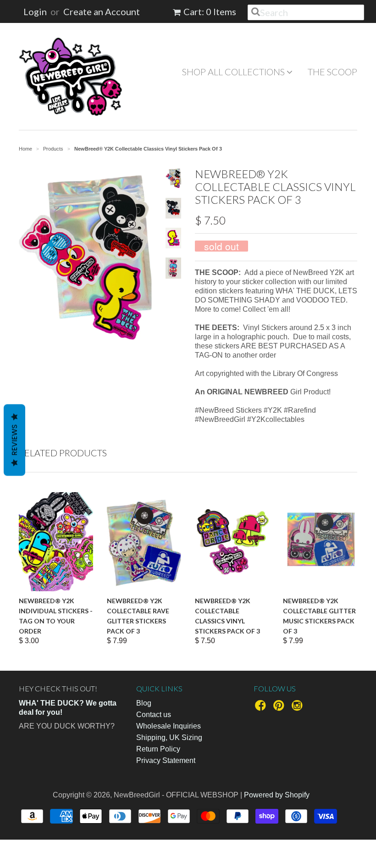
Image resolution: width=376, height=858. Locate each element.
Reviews (14, 439)
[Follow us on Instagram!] (298, 708)
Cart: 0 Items (209, 11)
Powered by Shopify (277, 795)
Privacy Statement (165, 760)
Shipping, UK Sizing (169, 737)
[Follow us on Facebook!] (262, 708)
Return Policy (158, 749)
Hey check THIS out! (58, 688)
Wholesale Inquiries (168, 726)
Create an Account (101, 11)
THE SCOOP (332, 71)
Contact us (153, 714)
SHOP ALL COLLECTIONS (234, 71)
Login (35, 11)
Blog (143, 703)
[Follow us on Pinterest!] (280, 708)
